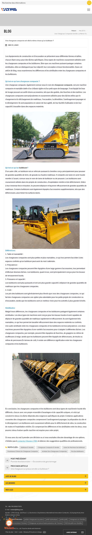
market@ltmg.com (16, 509)
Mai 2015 (82, 31)
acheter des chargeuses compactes (54, 451)
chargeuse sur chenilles (77, 519)
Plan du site (9, 532)
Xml (16, 532)
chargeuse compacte (63, 85)
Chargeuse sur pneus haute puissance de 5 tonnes (45, 523)
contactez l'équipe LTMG (27, 441)
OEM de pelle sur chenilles (73, 523)
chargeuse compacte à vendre (48, 447)
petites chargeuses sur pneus (34, 519)
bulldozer (23, 168)
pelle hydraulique (52, 519)
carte (20, 532)
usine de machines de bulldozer (74, 447)
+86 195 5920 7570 (15, 506)
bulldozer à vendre (27, 447)
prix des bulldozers (77, 451)
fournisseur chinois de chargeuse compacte (23, 451)
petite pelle (64, 519)
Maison (73, 31)
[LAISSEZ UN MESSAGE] (82, 532)
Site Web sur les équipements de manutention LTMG (70, 9)
